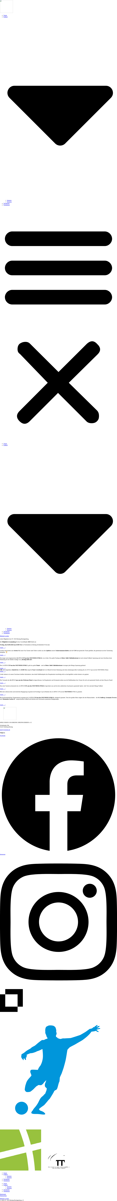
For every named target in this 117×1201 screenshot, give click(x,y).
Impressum (3, 1194)
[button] (58, 324)
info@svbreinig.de (5, 730)
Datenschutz (3, 1195)
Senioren (9, 202)
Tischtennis (6, 203)
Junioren (9, 200)
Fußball (5, 1174)
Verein (5, 15)
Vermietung (6, 205)
